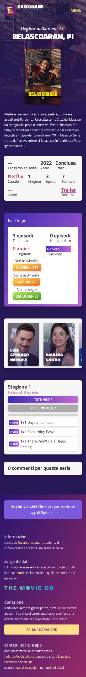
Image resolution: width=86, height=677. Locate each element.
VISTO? (14, 422)
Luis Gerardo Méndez (20, 355)
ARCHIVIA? (26, 282)
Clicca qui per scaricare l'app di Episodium (43, 509)
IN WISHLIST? (27, 267)
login (21, 220)
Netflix (15, 176)
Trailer (68, 190)
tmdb (21, 572)
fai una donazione (42, 629)
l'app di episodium (27, 667)
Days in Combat (36, 422)
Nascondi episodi (23, 392)
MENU (76, 10)
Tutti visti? (43, 399)
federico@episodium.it (20, 656)
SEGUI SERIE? (27, 296)
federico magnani (30, 542)
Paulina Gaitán (55, 358)
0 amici (21, 248)
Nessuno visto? (43, 408)
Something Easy (37, 432)
